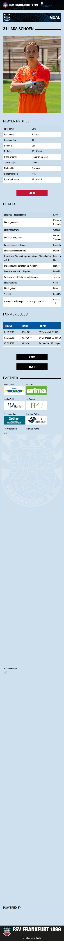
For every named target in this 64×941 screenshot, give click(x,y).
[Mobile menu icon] (59, 5)
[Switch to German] (46, 5)
